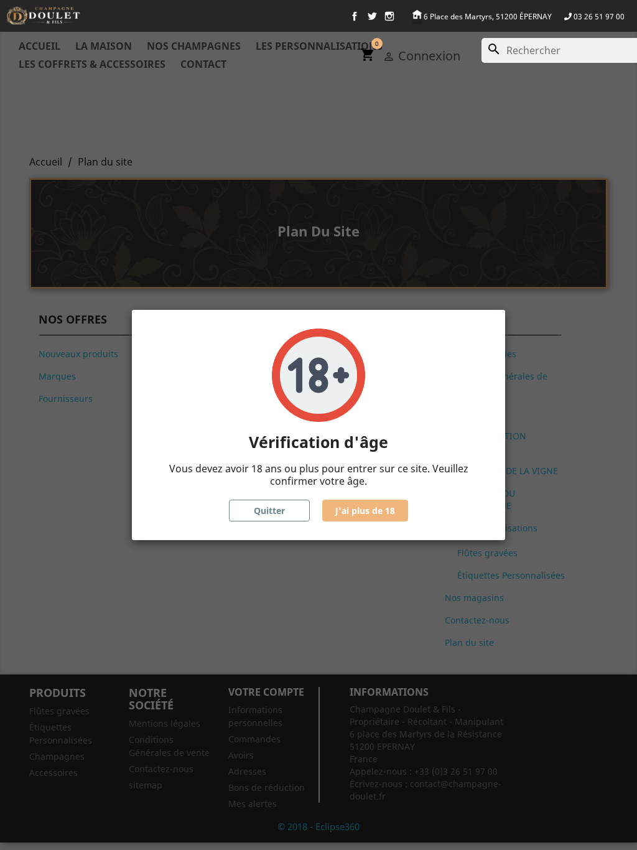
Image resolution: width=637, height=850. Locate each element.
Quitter (269, 510)
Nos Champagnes (194, 46)
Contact (203, 64)
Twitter (372, 16)
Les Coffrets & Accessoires (92, 64)
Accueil (39, 46)
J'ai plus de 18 (365, 510)
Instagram (389, 16)
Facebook (354, 16)
